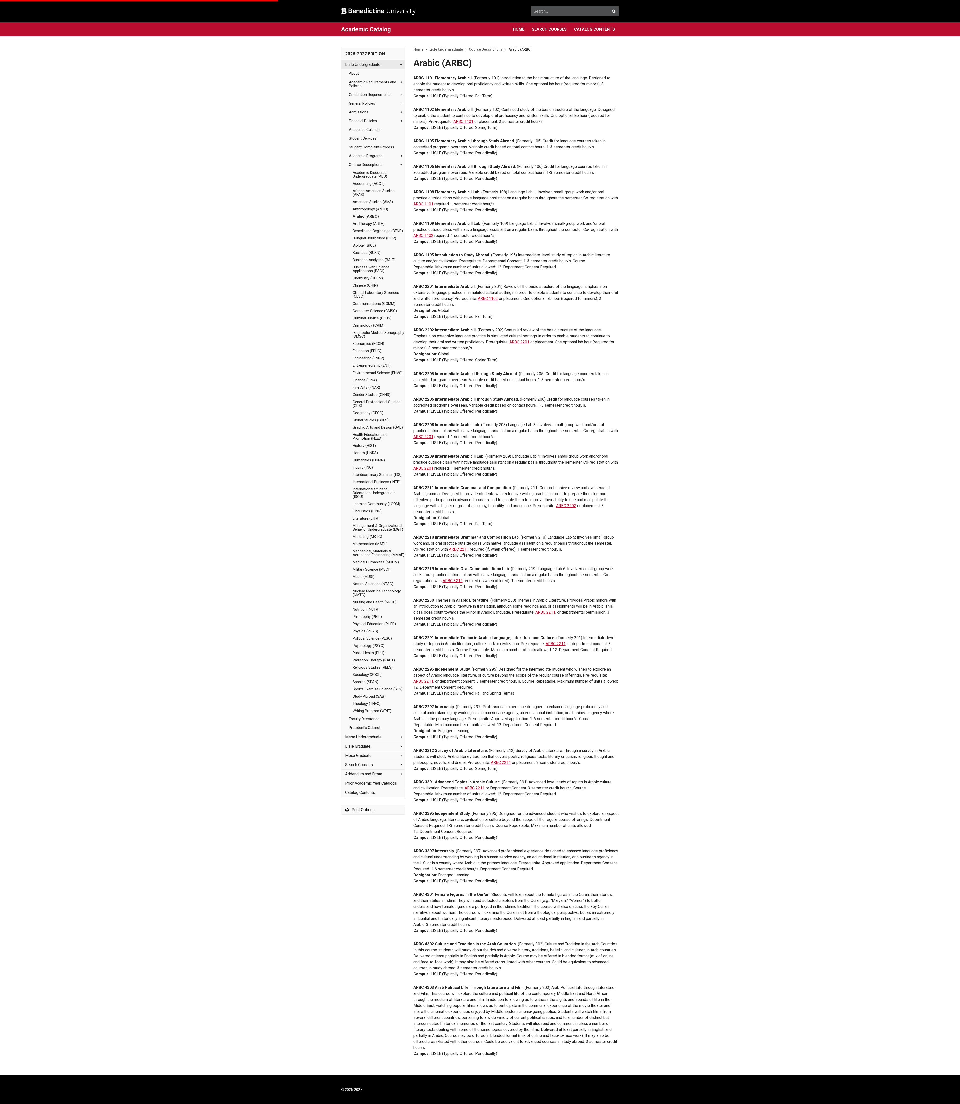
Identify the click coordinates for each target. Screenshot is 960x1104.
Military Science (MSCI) (371, 569)
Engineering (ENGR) (368, 358)
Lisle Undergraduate (362, 64)
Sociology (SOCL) (367, 674)
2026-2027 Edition (365, 53)
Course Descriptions (365, 164)
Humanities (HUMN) (369, 460)
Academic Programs (366, 156)
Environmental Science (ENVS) (378, 373)
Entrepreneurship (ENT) (372, 365)
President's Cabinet (364, 727)
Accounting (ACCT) (369, 183)
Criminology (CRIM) (368, 325)
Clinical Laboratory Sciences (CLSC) (376, 294)
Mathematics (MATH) (370, 544)
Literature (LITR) (366, 518)
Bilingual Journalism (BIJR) (374, 238)
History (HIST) (364, 445)
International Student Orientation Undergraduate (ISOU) (374, 493)
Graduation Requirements (370, 94)
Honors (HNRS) (365, 453)
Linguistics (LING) (367, 511)
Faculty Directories (364, 719)
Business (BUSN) (366, 252)
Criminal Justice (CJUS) (372, 318)
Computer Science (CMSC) (375, 311)
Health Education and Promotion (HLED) (370, 436)
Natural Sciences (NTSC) (373, 584)
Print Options (363, 809)
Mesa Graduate (358, 755)
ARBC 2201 (520, 342)
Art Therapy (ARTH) (369, 223)
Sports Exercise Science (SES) (377, 689)
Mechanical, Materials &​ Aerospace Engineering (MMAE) (378, 553)
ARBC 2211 (459, 549)
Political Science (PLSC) (372, 638)
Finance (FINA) (365, 380)
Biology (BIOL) (364, 245)
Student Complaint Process (371, 147)
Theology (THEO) (367, 703)
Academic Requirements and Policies (372, 84)
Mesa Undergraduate (363, 736)
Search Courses (549, 29)
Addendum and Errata (363, 774)
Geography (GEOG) (368, 413)
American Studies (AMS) (373, 202)
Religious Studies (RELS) (373, 667)
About (354, 73)
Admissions (358, 112)
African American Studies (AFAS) (374, 193)
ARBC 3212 (453, 580)
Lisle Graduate (357, 746)
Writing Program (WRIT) (372, 711)
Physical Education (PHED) (374, 624)
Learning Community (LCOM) (376, 504)
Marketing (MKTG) (367, 536)
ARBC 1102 (424, 235)
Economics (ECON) (368, 343)
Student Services (363, 138)
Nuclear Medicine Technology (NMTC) (377, 593)
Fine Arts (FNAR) (366, 387)
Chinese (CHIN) (365, 285)
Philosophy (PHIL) (367, 616)
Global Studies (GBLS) (371, 420)
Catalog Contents (594, 29)
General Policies (362, 103)
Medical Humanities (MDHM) (376, 562)
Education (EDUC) (367, 351)
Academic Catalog (366, 29)
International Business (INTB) (377, 482)
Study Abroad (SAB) (369, 696)
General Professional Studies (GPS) (376, 404)
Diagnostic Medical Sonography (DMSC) (378, 334)
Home (518, 29)
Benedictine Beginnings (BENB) (378, 231)
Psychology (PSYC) (368, 645)
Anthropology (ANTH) (370, 209)
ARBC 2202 (566, 505)
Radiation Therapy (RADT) (374, 660)
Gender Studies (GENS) (371, 394)
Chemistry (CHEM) (368, 278)
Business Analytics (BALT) (374, 260)
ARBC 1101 (464, 121)
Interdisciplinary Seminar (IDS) (377, 474)
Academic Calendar (365, 129)
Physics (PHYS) (365, 631)
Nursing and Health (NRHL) (374, 602)
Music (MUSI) (363, 576)
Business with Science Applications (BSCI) (371, 269)
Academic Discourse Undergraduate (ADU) (370, 174)
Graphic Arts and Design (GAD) (378, 427)
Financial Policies (363, 121)
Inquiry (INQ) (363, 467)
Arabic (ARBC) (366, 216)
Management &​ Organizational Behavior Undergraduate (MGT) (378, 527)
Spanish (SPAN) (365, 682)
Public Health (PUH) (368, 653)
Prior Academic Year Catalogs (371, 783)
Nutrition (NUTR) (366, 609)
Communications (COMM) (374, 303)
